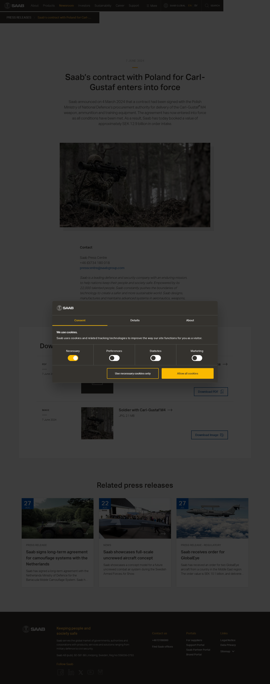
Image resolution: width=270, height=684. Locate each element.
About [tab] (190, 320)
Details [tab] (135, 320)
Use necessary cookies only (133, 373)
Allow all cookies (187, 373)
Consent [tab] (80, 320)
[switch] (114, 358)
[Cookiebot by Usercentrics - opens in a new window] (197, 308)
